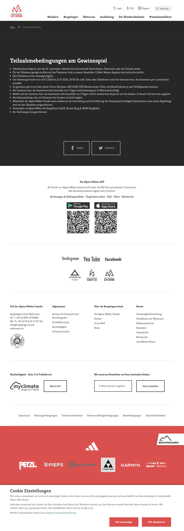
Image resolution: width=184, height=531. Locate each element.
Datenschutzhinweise (72, 415)
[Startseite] (16, 11)
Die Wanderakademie (131, 17)
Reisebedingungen (132, 415)
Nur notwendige (124, 522)
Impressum (24, 415)
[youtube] (92, 261)
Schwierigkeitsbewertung (149, 314)
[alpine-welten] (74, 280)
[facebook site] (113, 261)
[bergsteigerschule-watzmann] (109, 280)
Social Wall (99, 323)
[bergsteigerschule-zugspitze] (92, 280)
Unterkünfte (142, 332)
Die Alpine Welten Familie (107, 314)
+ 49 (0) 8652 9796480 (27, 317)
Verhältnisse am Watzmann (150, 318)
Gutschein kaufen (61, 331)
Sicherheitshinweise (155, 415)
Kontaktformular (60, 322)
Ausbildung (107, 17)
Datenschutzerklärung (65, 512)
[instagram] (70, 261)
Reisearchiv (142, 337)
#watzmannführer (160, 17)
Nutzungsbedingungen (45, 415)
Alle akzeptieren (156, 522)
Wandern (53, 17)
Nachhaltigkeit (59, 326)
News (12, 27)
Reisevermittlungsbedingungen (102, 415)
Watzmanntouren (145, 323)
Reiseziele (141, 327)
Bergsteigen (71, 17)
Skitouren (89, 17)
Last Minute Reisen (145, 341)
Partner (98, 318)
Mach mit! (55, 386)
